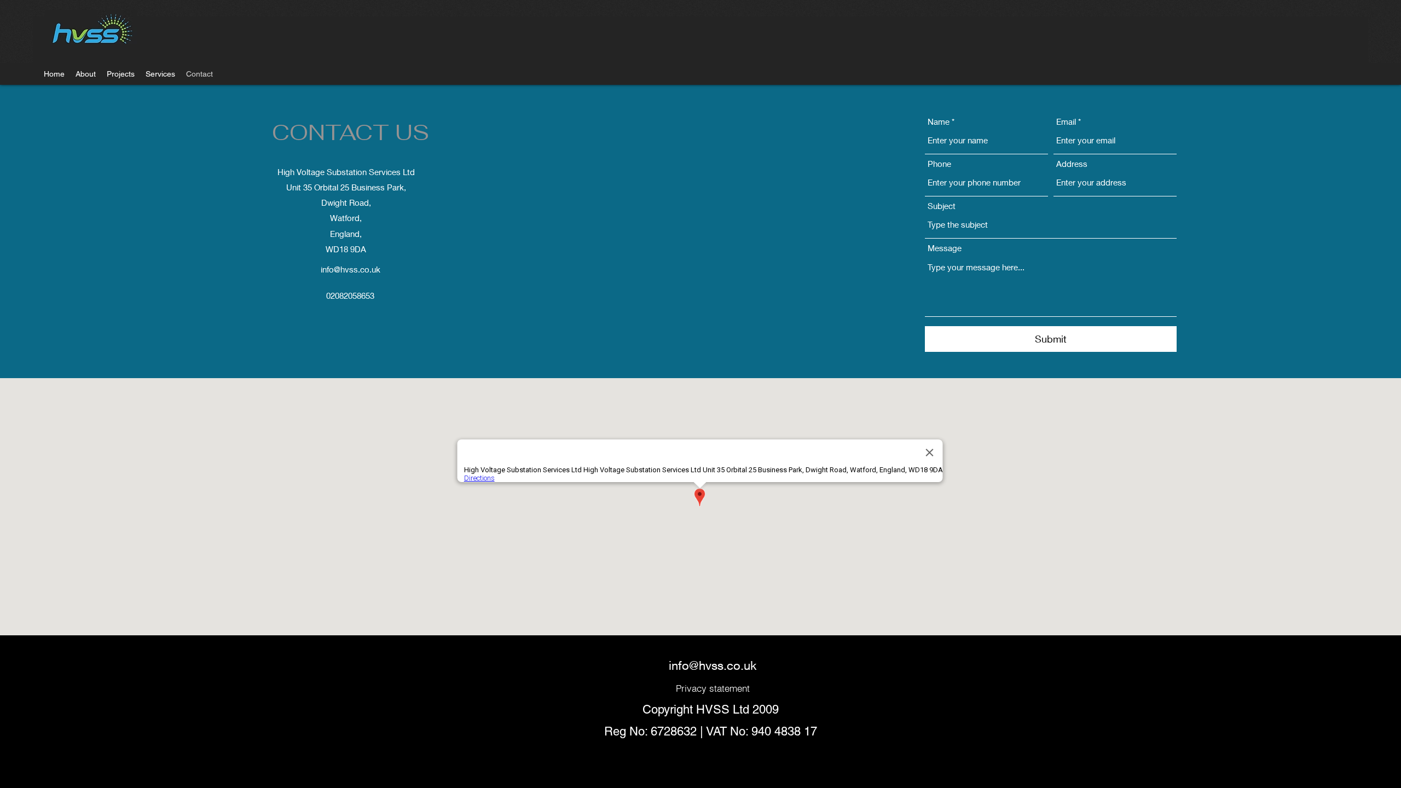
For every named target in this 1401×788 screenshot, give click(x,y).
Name (939, 122)
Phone (939, 164)
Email (1066, 122)
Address (1071, 164)
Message (945, 248)
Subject (942, 206)
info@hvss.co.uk (350, 269)
